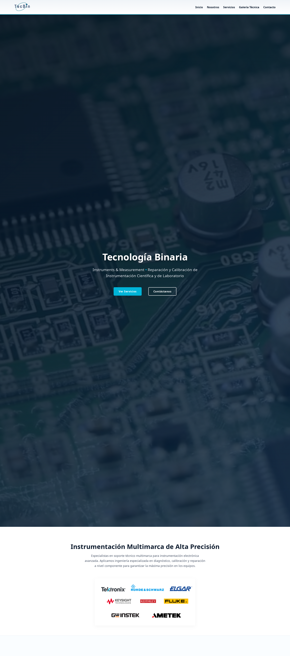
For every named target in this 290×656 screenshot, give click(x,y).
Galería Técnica (249, 7)
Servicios (229, 7)
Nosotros (213, 7)
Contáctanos (162, 291)
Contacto (269, 7)
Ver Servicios (128, 291)
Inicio (199, 7)
